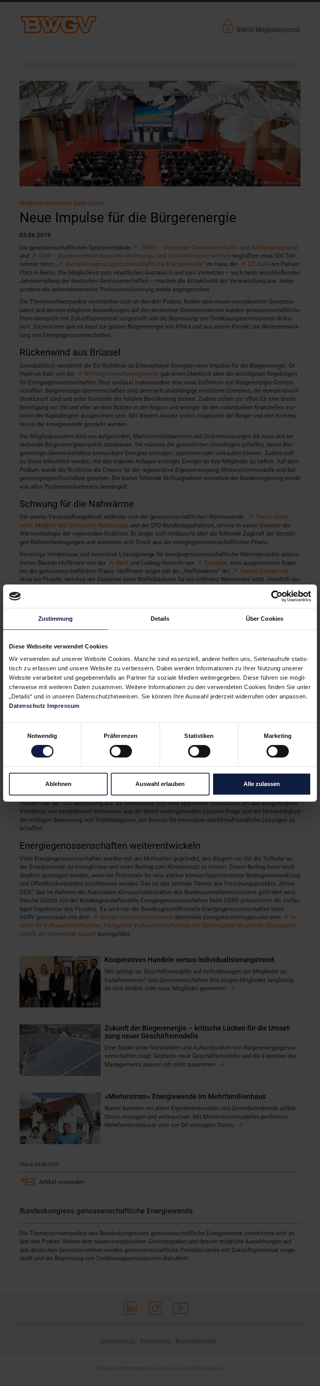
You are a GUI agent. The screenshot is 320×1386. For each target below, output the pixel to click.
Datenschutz (27, 705)
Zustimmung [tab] (55, 618)
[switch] (121, 751)
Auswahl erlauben (160, 784)
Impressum (63, 705)
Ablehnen (58, 784)
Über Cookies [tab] (264, 618)
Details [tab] (160, 618)
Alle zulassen (262, 784)
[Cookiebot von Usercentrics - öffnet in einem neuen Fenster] (277, 596)
